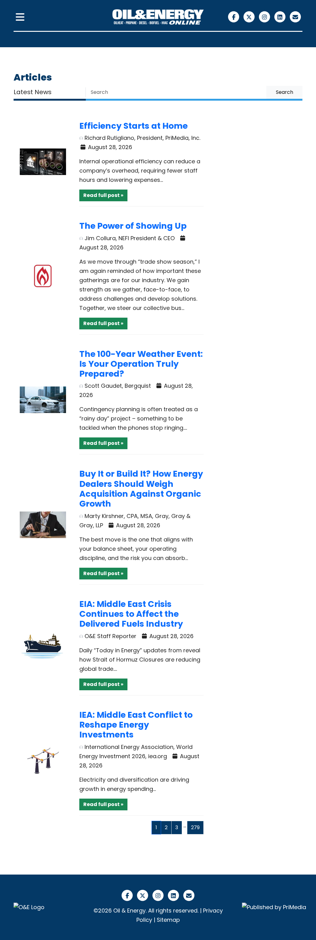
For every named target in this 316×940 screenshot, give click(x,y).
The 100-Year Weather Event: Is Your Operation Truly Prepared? (141, 364)
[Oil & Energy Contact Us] (295, 16)
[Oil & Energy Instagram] (265, 16)
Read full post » (103, 195)
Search (284, 92)
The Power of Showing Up (133, 226)
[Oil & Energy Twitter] (250, 16)
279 (195, 827)
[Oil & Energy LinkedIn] (281, 16)
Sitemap (168, 920)
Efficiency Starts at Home (133, 126)
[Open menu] (20, 17)
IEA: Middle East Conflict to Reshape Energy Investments (136, 725)
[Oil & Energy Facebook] (234, 16)
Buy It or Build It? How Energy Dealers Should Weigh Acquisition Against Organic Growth (141, 488)
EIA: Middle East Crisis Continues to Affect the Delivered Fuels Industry (131, 614)
